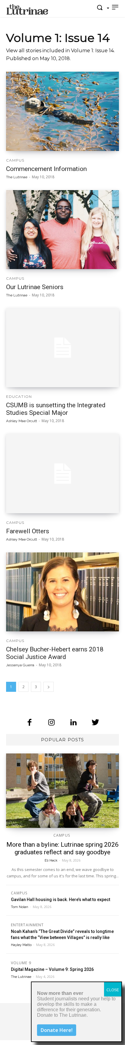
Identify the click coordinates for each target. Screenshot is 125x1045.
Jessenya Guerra (20, 665)
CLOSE (112, 990)
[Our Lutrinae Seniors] (62, 229)
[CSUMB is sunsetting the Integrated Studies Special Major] (62, 347)
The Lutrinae (16, 177)
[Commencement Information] (62, 111)
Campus (15, 160)
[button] (101, 8)
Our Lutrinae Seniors (34, 287)
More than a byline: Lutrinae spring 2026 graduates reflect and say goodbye (62, 848)
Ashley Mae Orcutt (21, 421)
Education (19, 396)
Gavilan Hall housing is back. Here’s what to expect (60, 899)
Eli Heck (51, 860)
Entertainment (27, 925)
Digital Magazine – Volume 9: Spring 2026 (52, 969)
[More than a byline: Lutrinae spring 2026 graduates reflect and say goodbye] (62, 790)
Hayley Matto (21, 945)
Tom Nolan (19, 907)
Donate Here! (57, 1030)
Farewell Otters (27, 531)
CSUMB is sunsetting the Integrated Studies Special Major (56, 408)
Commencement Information (46, 168)
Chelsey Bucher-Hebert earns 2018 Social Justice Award (54, 653)
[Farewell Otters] (62, 473)
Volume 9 (21, 963)
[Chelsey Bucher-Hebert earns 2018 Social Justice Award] (62, 591)
